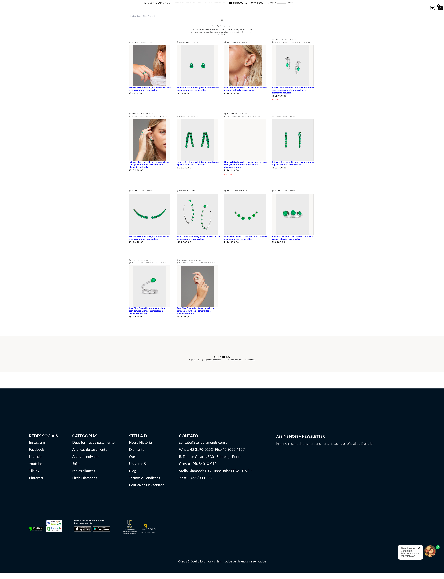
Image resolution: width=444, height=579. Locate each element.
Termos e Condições (144, 478)
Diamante (136, 449)
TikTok (34, 471)
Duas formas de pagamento (93, 442)
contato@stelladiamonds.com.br (204, 442)
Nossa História (140, 442)
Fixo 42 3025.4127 (230, 449)
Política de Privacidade (147, 485)
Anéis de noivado (85, 456)
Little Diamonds (84, 478)
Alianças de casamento (89, 449)
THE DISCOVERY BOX (237, 2)
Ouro (133, 456)
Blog (132, 471)
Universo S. (138, 463)
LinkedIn (35, 456)
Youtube (35, 463)
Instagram (37, 442)
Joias (139, 16)
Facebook (36, 449)
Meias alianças (83, 471)
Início (132, 16)
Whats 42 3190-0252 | (197, 449)
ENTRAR (292, 3)
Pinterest (36, 478)
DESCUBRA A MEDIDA (240, 3)
